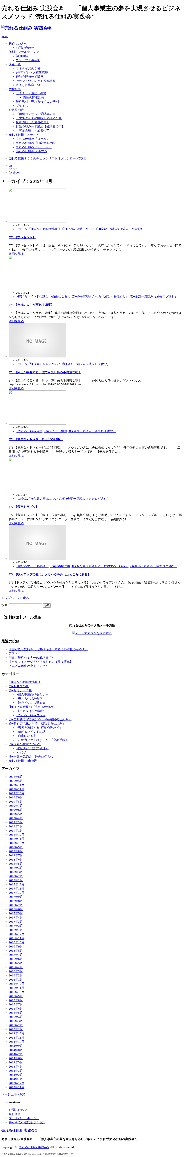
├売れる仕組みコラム (30, 715)
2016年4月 (16, 967)
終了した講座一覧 (28, 85)
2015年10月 (16, 992)
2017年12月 (16, 884)
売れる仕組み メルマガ (31, 151)
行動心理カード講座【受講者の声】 (40, 126)
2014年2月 (16, 1075)
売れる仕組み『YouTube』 (34, 147)
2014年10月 (16, 1041)
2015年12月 (16, 983)
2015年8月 (16, 1000)
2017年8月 (16, 901)
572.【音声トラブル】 (24, 506)
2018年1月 (16, 880)
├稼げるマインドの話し (32, 296)
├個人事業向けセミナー (32, 694)
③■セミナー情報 (55, 431)
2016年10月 (16, 942)
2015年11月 (16, 988)
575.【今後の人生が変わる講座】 (31, 305)
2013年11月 (16, 1087)
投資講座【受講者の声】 (32, 122)
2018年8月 (16, 851)
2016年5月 (16, 963)
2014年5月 (16, 1062)
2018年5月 (16, 863)
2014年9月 (16, 1046)
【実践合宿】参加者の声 (32, 130)
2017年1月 (16, 930)
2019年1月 (16, 830)
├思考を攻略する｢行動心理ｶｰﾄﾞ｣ (38, 727)
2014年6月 (16, 1058)
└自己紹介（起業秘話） (32, 748)
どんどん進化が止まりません (28, 666)
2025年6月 (16, 776)
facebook (14, 172)
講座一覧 (15, 64)
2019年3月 (16, 822)
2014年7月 (16, 1054)
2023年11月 (16, 785)
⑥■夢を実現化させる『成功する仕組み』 (100, 296)
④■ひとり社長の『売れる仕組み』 (32, 707)
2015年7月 (16, 1004)
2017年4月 (16, 917)
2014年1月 (16, 1079)
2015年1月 (16, 1029)
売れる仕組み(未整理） (24, 760)
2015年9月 (16, 996)
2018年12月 (16, 834)
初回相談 (22, 56)
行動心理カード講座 (29, 76)
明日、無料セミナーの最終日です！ (33, 657)
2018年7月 (16, 855)
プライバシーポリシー (24, 1118)
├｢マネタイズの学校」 (31, 711)
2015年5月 (16, 1012)
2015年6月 (16, 1008)
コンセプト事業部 (28, 60)
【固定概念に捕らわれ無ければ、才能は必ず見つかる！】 (48, 649)
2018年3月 (16, 872)
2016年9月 (16, 946)
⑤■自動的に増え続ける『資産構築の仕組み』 (40, 719)
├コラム (21, 229)
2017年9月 (16, 897)
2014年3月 (16, 1070)
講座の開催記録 (33, 97)
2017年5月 (16, 913)
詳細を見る (16, 253)
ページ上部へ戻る (13, 1094)
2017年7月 (16, 905)
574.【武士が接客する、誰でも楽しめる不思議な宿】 (45, 372)
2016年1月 (16, 979)
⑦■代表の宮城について (78, 229)
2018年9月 (16, 847)
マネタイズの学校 (28, 68)
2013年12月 (16, 1083)
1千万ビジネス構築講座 (32, 72)
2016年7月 (16, 954)
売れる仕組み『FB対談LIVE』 (36, 143)
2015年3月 (16, 1021)
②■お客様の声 (60, 566)
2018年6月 (16, 859)
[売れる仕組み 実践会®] (26, 28)
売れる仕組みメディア (24, 134)
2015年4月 (16, 1017)
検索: (4, 605)
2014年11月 (16, 1037)
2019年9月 (16, 797)
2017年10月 (16, 892)
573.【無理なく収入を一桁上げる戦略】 (36, 439)
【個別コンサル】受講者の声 (36, 114)
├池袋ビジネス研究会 (30, 702)
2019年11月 (16, 789)
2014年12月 (16, 1033)
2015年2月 (16, 1025)
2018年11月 (16, 839)
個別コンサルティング (24, 52)
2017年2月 (16, 926)
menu (4, 36)
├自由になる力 (60, 296)
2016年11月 (16, 938)
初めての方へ (18, 43)
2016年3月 (16, 971)
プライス (22, 105)
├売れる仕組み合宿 (29, 431)
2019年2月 (16, 826)
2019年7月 (16, 805)
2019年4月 (16, 818)
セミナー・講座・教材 (31, 93)
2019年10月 (16, 793)
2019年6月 (16, 810)
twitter (13, 169)
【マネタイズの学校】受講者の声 (39, 118)
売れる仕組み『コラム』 (32, 139)
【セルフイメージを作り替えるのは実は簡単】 (41, 661)
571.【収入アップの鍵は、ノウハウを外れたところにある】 (50, 574)
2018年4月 (16, 868)
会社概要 (15, 1114)
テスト (13, 653)
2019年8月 (16, 801)
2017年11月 (16, 888)
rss (10, 165)
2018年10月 (16, 843)
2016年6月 (16, 959)
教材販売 (15, 89)
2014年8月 (16, 1050)
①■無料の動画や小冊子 (45, 229)
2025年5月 (16, 781)
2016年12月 (16, 934)
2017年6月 (16, 909)
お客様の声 (16, 110)
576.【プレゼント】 (22, 237)
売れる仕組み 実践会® (19, 1130)
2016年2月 (16, 975)
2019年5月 (16, 814)
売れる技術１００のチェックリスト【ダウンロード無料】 (48, 158)
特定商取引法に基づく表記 (27, 1122)
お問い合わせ (25, 47)
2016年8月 (16, 950)
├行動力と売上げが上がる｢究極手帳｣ (41, 740)
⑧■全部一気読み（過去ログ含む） (120, 229)
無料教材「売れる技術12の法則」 (39, 101)
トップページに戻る (15, 598)
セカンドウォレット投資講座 (36, 81)
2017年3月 (16, 921)
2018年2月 (16, 876)
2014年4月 (16, 1066)
